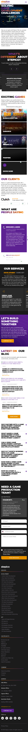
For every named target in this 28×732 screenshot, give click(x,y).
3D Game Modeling (6, 631)
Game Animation (5, 629)
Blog (4, 366)
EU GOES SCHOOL (5, 648)
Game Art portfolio (5, 671)
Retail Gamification (6, 610)
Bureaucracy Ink (5, 639)
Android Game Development (9, 584)
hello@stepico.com (6, 706)
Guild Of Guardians (5, 662)
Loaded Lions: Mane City (7, 658)
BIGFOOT (3, 656)
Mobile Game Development (8, 580)
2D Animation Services (7, 625)
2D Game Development (7, 612)
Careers (3, 675)
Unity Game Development (8, 578)
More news (14, 416)
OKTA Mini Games (5, 650)
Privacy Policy (4, 726)
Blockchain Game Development (9, 592)
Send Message (14, 557)
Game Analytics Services (8, 590)
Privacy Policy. (6, 554)
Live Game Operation (7, 588)
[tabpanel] (14, 238)
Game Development (12, 384)
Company (3, 673)
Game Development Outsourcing (10, 614)
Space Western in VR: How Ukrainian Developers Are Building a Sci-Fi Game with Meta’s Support (12, 389)
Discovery (3, 654)
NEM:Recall (4, 643)
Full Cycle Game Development (9, 600)
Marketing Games (6, 606)
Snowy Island (4, 660)
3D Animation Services (7, 627)
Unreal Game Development (8, 594)
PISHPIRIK (3, 645)
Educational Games (6, 608)
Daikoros (3, 641)
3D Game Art (5, 623)
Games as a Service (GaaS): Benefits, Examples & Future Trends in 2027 (13, 370)
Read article (5, 375)
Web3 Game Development (8, 598)
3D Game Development (7, 586)
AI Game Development (7, 604)
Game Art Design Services (8, 619)
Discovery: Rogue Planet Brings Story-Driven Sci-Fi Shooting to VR (12, 406)
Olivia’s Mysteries (5, 652)
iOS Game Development (7, 582)
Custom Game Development (8, 576)
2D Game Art (5, 621)
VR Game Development (7, 602)
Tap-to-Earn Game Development (10, 596)
